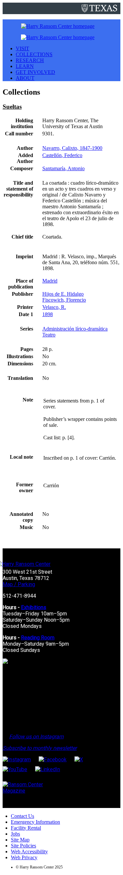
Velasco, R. (54, 307)
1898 (47, 314)
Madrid (49, 281)
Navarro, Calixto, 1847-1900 (72, 148)
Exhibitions (33, 607)
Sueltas (12, 106)
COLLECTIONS (34, 54)
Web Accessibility (29, 851)
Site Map (20, 839)
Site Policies (23, 845)
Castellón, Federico (62, 155)
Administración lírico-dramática (75, 329)
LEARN (25, 66)
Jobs (15, 834)
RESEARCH (30, 60)
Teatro (48, 334)
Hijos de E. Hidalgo (63, 294)
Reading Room (37, 637)
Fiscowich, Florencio (64, 300)
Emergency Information (35, 822)
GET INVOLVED (35, 72)
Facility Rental (26, 828)
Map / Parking (19, 584)
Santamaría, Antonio (63, 168)
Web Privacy (24, 857)
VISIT (22, 48)
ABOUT (25, 78)
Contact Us (22, 816)
